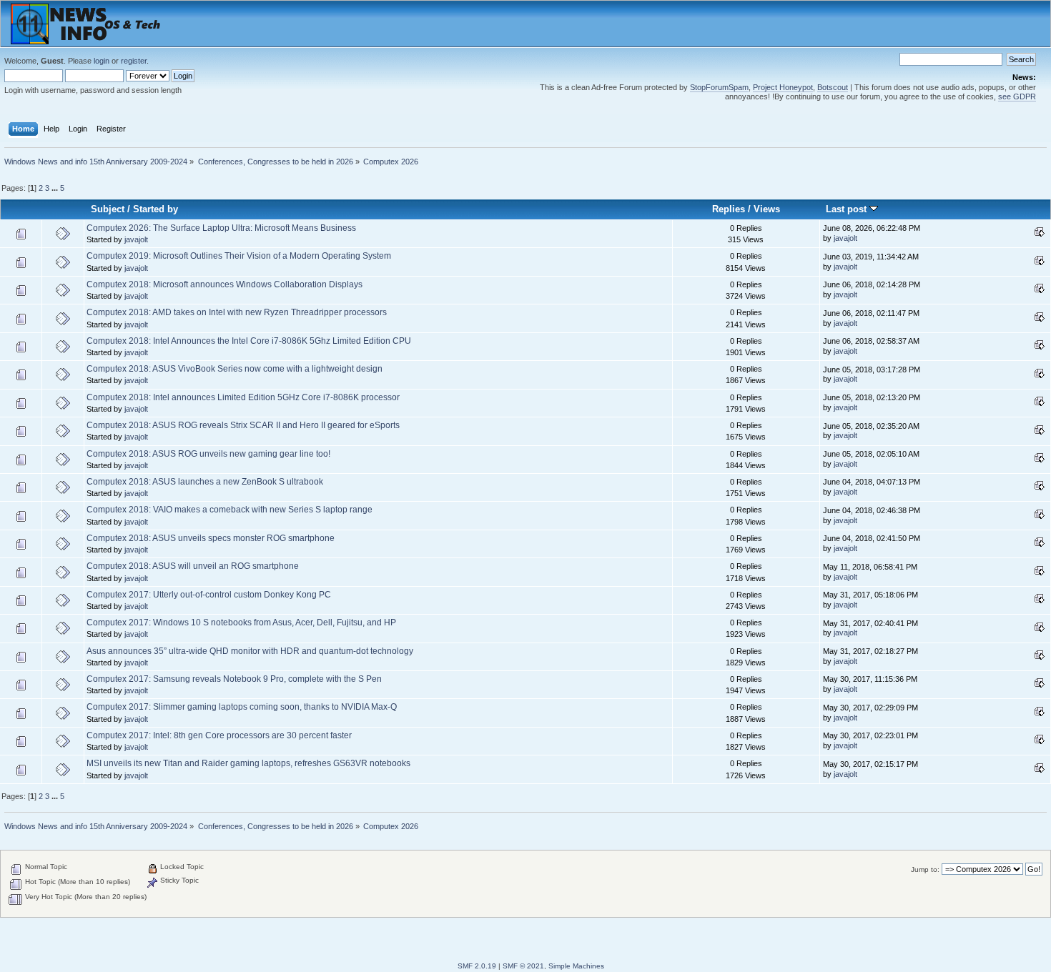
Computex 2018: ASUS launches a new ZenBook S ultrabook (205, 482)
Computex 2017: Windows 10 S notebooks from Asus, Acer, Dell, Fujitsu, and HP (241, 623)
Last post (847, 209)
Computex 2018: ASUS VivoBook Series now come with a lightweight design (235, 369)
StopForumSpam (719, 87)
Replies (728, 209)
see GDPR (1017, 96)
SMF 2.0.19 (477, 966)
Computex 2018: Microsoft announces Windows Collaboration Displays (224, 284)
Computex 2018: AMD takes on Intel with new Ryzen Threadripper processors (237, 312)
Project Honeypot (783, 87)
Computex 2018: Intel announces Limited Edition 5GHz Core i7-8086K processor (243, 397)
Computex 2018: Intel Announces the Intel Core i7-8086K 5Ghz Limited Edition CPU (249, 341)
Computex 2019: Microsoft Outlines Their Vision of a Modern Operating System (239, 256)
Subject (107, 209)
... (55, 188)
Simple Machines (576, 966)
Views (767, 209)
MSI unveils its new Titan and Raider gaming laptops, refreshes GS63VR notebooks (248, 763)
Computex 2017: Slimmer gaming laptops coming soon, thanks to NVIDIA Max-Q (242, 707)
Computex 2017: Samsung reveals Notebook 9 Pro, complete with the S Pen (234, 679)
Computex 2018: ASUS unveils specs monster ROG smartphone (211, 538)
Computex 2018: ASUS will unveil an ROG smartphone (193, 566)
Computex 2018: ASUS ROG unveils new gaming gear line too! (208, 454)
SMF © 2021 (523, 966)
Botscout (832, 87)
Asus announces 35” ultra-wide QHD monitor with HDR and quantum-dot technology (250, 651)
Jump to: (925, 869)
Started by (155, 209)
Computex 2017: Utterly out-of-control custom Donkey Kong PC (209, 595)
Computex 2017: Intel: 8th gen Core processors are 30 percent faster (219, 735)
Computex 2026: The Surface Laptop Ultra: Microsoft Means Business (221, 228)
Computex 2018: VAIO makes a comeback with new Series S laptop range (229, 510)
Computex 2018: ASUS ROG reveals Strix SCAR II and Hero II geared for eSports (243, 425)
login (101, 60)
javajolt (136, 239)
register (134, 60)
